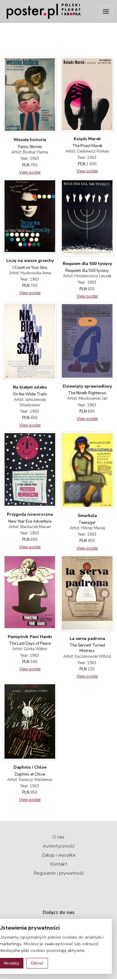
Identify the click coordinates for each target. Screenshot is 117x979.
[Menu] (106, 11)
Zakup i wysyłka (58, 855)
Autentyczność (58, 846)
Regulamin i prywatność (59, 873)
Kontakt (58, 864)
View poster (30, 172)
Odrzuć (37, 963)
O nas (58, 837)
